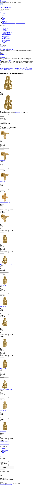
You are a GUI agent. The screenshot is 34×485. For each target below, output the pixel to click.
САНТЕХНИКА (4, 22)
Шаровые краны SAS (3, 57)
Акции (3, 19)
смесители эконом (19, 68)
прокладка (2, 65)
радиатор (8, 68)
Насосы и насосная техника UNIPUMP (6, 60)
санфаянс (2, 67)
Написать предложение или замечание (6, 481)
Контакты (3, 453)
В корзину (2, 169)
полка (6, 68)
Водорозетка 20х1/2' (3, 181)
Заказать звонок (3, 469)
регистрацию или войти (18, 112)
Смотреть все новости (3, 52)
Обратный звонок (3, 12)
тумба (30, 69)
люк (7, 69)
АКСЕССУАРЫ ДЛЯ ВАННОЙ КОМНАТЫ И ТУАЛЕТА (7, 33)
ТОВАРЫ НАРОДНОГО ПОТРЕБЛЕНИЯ (6, 41)
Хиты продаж (4, 18)
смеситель (2, 68)
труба (5, 65)
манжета (21, 69)
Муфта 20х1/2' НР (3, 410)
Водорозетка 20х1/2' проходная (5, 202)
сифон (6, 69)
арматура (11, 69)
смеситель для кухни (24, 67)
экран (14, 68)
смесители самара (25, 69)
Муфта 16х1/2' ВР (3, 243)
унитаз (18, 69)
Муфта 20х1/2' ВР (3, 368)
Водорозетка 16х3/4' (3, 160)
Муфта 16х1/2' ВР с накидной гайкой (6, 264)
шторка (12, 68)
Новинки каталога (5, 17)
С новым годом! (2, 46)
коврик (25, 65)
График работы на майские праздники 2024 (7, 49)
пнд (9, 70)
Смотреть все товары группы (4, 441)
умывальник (25, 68)
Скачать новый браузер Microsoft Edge (6, 484)
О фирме (3, 15)
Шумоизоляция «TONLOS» (4, 54)
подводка (5, 70)
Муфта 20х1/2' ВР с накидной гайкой (6, 389)
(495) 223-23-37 (2, 456)
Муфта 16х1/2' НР (3, 285)
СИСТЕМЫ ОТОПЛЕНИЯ (6, 27)
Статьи (3, 16)
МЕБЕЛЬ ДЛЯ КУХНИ (5, 30)
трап (31, 69)
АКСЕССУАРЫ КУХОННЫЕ (6, 34)
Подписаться (2, 462)
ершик (1, 70)
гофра (28, 68)
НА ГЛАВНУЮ (4, 21)
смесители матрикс (14, 69)
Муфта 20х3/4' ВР (3, 431)
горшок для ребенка (20, 65)
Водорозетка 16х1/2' (3, 139)
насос (9, 69)
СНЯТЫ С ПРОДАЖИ (5, 43)
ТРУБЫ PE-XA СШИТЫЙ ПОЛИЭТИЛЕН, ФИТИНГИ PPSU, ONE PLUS (13, 23)
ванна (23, 68)
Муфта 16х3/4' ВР (3, 306)
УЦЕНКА (3, 42)
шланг (10, 65)
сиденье (15, 65)
